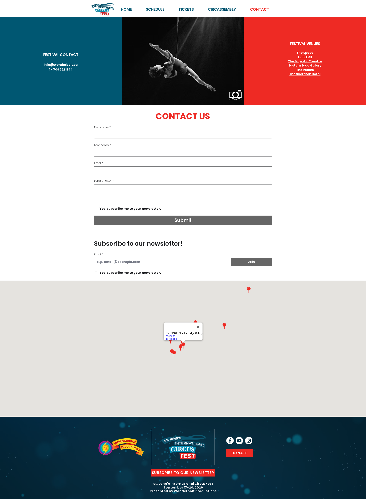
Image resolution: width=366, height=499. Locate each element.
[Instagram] (248, 440)
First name (102, 127)
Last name (102, 145)
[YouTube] (239, 440)
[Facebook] (230, 440)
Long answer (104, 181)
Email (98, 163)
